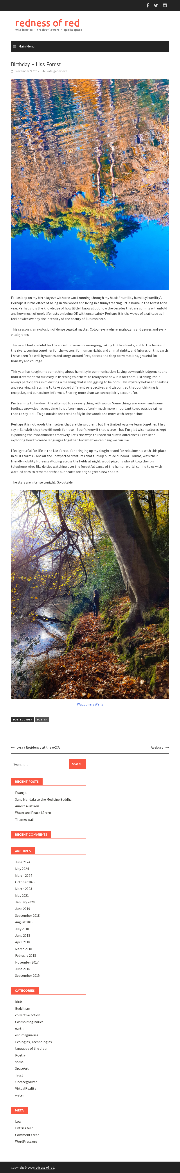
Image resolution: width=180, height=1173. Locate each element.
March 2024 (23, 875)
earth (19, 1028)
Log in (19, 1121)
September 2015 (27, 975)
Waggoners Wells (90, 704)
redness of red (47, 23)
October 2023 (25, 882)
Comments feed (27, 1135)
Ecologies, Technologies (33, 1042)
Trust (19, 1075)
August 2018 (24, 922)
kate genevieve (57, 71)
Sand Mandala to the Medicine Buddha (43, 799)
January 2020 (25, 902)
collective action (27, 1015)
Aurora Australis (27, 806)
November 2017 (27, 962)
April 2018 (22, 942)
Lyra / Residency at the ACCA (38, 747)
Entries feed (24, 1128)
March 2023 (23, 888)
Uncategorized (26, 1082)
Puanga (21, 792)
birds (19, 1001)
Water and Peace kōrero (33, 812)
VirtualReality (25, 1088)
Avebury (157, 747)
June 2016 (22, 969)
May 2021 (22, 895)
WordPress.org (26, 1141)
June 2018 (22, 935)
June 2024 (22, 862)
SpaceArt (22, 1068)
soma (19, 1062)
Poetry (42, 719)
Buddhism (22, 1008)
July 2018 (22, 929)
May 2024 (22, 868)
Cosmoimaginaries (29, 1022)
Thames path (25, 819)
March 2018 (23, 949)
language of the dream (32, 1048)
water (19, 1095)
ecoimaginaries (26, 1035)
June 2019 (22, 908)
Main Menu (26, 46)
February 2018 (25, 955)
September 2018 (27, 915)
